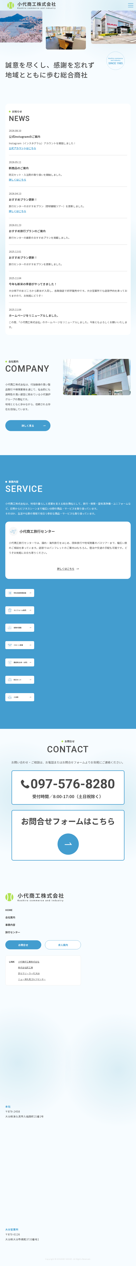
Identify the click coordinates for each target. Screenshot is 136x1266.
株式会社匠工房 (25, 967)
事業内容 (10, 925)
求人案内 (63, 945)
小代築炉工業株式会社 (28, 961)
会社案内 (10, 917)
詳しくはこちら (17, 179)
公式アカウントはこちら (22, 148)
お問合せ (23, 945)
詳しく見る (28, 425)
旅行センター (12, 932)
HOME (8, 910)
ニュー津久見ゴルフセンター (32, 979)
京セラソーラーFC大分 (29, 973)
